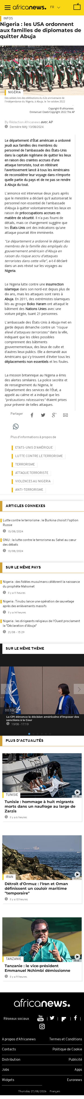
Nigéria (14, 92)
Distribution (11, 1060)
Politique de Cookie (67, 1049)
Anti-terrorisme (29, 490)
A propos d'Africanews (19, 1039)
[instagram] (42, 1026)
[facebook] (75, 1018)
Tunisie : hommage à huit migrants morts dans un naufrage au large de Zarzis (40, 806)
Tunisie (12, 795)
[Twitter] (52, 1018)
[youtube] (41, 1018)
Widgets (8, 1080)
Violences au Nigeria (33, 481)
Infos (8, 18)
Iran (9, 877)
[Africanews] (29, 7)
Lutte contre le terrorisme (39, 456)
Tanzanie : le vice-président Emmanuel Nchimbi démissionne (37, 968)
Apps (78, 1070)
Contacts (9, 1049)
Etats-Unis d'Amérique (34, 448)
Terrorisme (25, 464)
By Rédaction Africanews (22, 122)
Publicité (75, 1060)
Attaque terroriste (31, 473)
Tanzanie (13, 959)
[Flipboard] (64, 1018)
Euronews (74, 1080)
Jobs (5, 1070)
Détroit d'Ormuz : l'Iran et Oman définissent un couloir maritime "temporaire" (36, 888)
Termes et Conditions (65, 1039)
